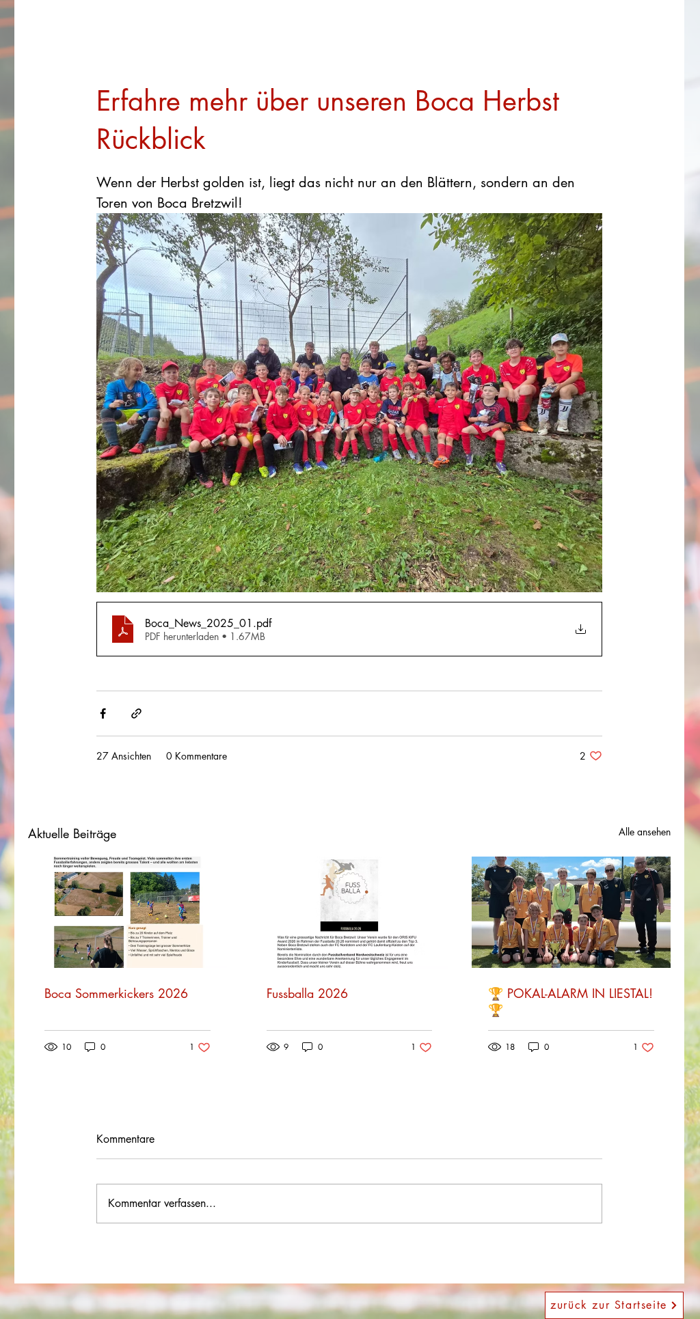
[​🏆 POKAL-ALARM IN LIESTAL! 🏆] (571, 912)
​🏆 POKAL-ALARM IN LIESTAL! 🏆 (570, 1001)
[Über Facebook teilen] (102, 713)
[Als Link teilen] (136, 713)
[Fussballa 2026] (349, 913)
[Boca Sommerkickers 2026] (127, 912)
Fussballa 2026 (307, 993)
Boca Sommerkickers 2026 (116, 993)
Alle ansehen (645, 831)
